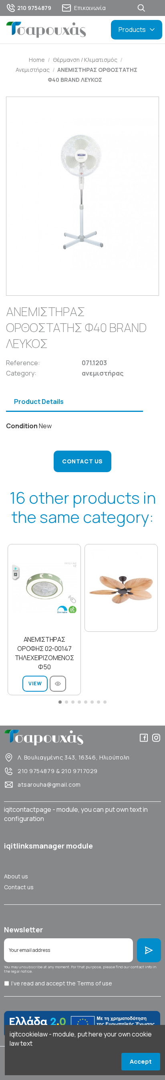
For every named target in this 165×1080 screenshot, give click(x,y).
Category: (21, 373)
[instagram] (156, 738)
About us (16, 876)
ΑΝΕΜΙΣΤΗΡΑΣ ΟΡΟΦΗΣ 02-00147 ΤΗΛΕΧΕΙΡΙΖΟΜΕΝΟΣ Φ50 (44, 653)
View (35, 683)
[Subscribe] (149, 950)
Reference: (23, 363)
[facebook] (144, 738)
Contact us (19, 887)
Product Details (39, 401)
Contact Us (82, 461)
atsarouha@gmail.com (49, 784)
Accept (141, 1061)
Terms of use (94, 983)
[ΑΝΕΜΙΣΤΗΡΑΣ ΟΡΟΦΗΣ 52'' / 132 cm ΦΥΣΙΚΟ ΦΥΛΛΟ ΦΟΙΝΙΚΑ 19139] (121, 587)
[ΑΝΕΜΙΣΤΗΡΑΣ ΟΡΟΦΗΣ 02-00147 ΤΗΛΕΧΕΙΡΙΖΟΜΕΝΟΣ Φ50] (44, 587)
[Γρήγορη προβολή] (58, 684)
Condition (22, 425)
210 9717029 (79, 771)
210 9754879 (36, 771)
